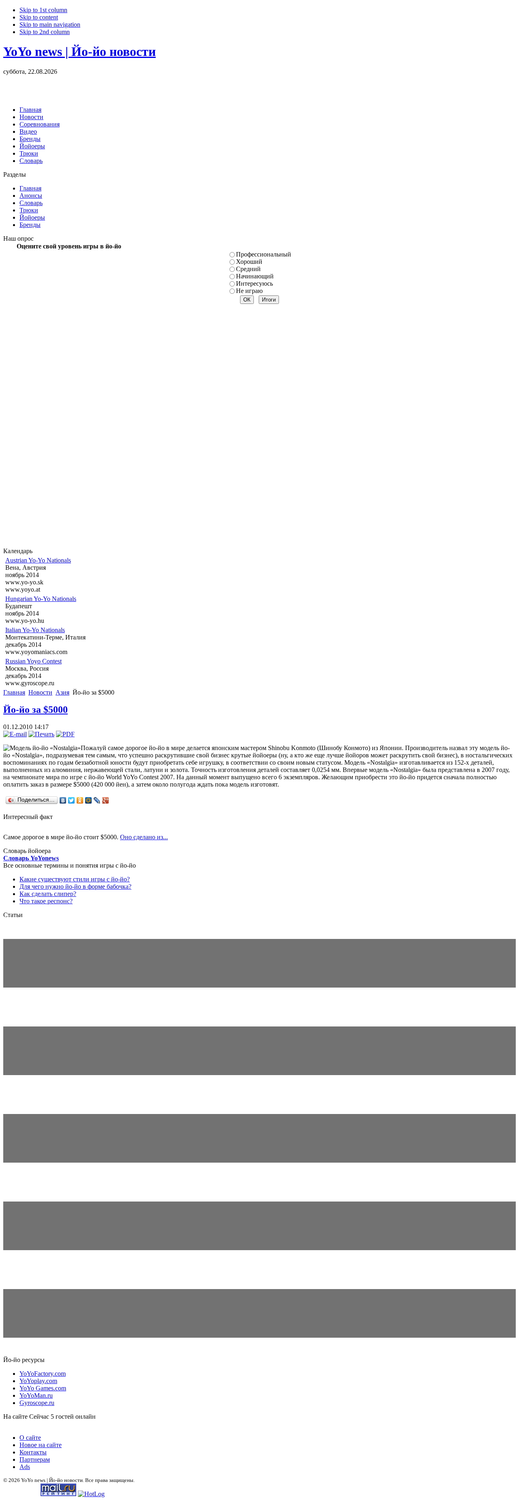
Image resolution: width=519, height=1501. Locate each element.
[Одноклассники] (80, 800)
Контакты (33, 1452)
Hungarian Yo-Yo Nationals (40, 598)
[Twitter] (71, 800)
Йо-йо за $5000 (35, 709)
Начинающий (255, 276)
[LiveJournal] (97, 800)
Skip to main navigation (49, 24)
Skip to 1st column (43, 9)
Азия (62, 692)
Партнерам (34, 1459)
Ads (24, 1466)
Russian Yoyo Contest (33, 661)
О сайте (30, 1437)
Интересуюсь (254, 283)
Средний (248, 268)
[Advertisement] (98, 87)
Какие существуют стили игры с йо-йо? (74, 879)
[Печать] (41, 734)
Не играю (249, 290)
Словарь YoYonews (31, 858)
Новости (40, 692)
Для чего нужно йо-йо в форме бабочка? (75, 886)
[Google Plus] (105, 800)
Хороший (249, 261)
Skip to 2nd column (44, 31)
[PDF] (65, 734)
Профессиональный (263, 254)
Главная (14, 692)
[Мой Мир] (88, 800)
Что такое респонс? (46, 901)
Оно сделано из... (144, 837)
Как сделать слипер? (47, 893)
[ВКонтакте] (63, 800)
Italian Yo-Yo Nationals (35, 629)
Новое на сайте (40, 1444)
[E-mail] (15, 734)
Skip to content (38, 17)
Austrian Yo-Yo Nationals (38, 560)
